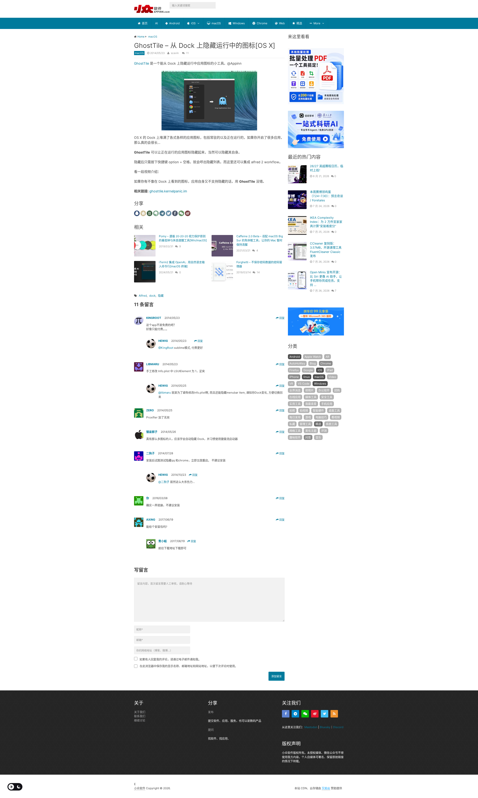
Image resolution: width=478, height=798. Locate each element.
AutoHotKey (297, 363)
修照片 (309, 390)
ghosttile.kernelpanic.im (168, 191)
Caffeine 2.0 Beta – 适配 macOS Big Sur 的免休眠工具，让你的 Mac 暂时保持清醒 (259, 240)
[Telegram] (295, 713)
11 (187, 53)
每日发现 (295, 417)
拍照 (292, 410)
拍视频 (304, 410)
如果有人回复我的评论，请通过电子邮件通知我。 (170, 659)
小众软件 (139, 788)
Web (281, 23)
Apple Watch (313, 356)
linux (306, 377)
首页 (144, 23)
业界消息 (295, 390)
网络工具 (295, 430)
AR (327, 356)
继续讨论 (139, 720)
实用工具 (295, 404)
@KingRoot (166, 347)
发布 (211, 712)
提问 (211, 730)
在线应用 (295, 397)
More (316, 23)
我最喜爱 (310, 404)
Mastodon (310, 727)
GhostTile (141, 63)
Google (308, 370)
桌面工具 (334, 410)
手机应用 (326, 404)
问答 (308, 437)
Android (174, 23)
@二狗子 (164, 482)
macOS (216, 23)
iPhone (294, 377)
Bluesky (325, 727)
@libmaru (165, 392)
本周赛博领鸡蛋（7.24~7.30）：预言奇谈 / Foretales (326, 196)
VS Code (303, 383)
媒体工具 (310, 397)
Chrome (261, 23)
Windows (238, 23)
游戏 (308, 417)
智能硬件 (318, 410)
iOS (193, 23)
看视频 (335, 417)
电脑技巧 (321, 417)
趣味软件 (295, 437)
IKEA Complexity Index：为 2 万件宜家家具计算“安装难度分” (326, 222)
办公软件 (324, 390)
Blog (313, 363)
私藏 (292, 424)
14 (258, 272)
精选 (299, 23)
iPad (330, 370)
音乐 (318, 437)
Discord (338, 727)
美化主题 (310, 430)
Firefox (294, 370)
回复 (282, 317)
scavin (175, 53)
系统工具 (331, 424)
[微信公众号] (305, 713)
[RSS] (334, 713)
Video (332, 377)
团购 (337, 390)
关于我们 (139, 712)
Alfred (143, 295)
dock (152, 295)
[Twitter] (324, 713)
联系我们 (139, 716)
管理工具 (305, 424)
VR (291, 383)
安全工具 (326, 397)
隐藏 (161, 295)
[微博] (315, 713)
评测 (324, 430)
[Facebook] (285, 713)
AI (156, 23)
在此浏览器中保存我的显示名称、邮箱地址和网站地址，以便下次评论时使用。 (189, 666)
